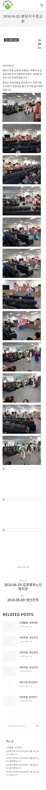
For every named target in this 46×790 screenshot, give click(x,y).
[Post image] (10, 626)
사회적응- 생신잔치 (28, 637)
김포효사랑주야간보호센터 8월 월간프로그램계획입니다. (22, 759)
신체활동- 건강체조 (28, 622)
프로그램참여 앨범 (11, 40)
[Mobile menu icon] (41, 5)
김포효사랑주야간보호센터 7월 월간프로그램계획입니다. (22, 766)
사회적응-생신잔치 (28, 682)
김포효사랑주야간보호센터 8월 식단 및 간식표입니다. (22, 752)
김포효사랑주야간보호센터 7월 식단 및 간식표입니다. (22, 773)
